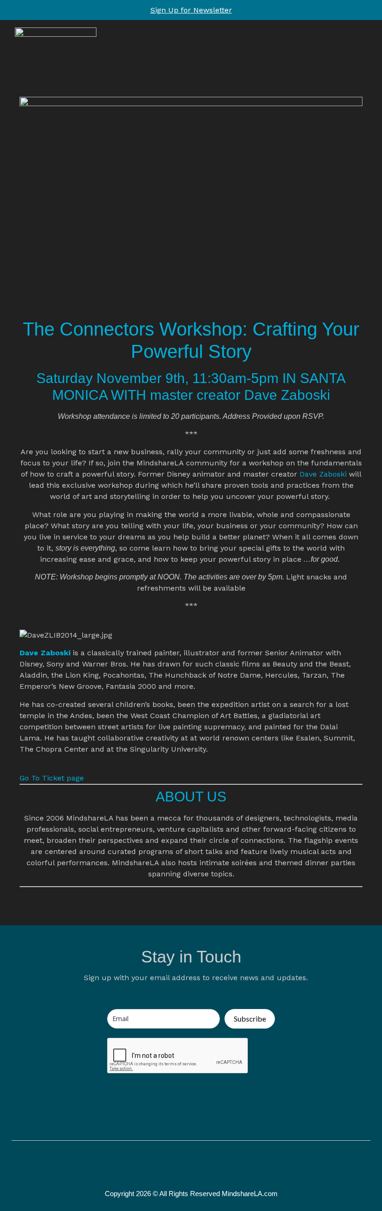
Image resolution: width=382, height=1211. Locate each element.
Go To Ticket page (52, 778)
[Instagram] (200, 1165)
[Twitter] (181, 1165)
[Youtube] (220, 1165)
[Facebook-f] (161, 1165)
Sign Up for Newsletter (191, 10)
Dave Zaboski (323, 474)
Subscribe (250, 1018)
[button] (358, 56)
